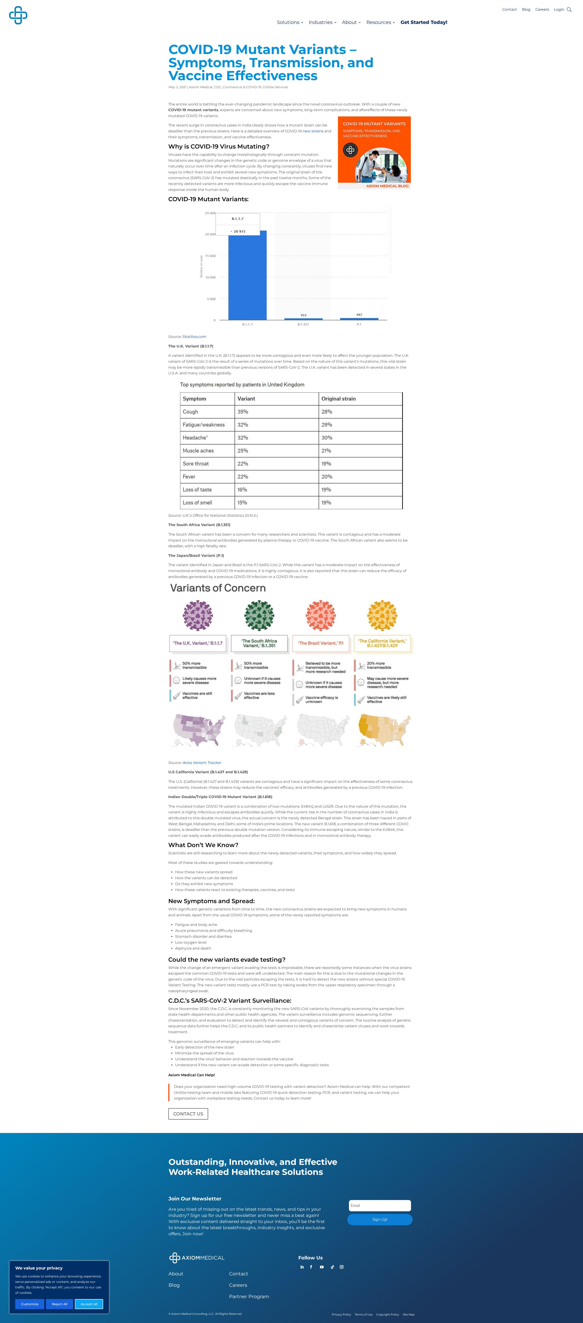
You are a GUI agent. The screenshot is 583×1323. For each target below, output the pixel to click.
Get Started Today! (424, 22)
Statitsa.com (194, 336)
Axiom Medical (200, 87)
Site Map (408, 1314)
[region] (59, 1287)
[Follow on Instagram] (341, 1267)
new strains (313, 131)
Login (559, 10)
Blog (526, 10)
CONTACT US (188, 1114)
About (349, 22)
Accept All (89, 1304)
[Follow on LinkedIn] (302, 1267)
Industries (320, 22)
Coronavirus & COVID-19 (242, 87)
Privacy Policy (341, 1314)
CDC (217, 87)
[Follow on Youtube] (321, 1267)
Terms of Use (364, 1314)
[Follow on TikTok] (332, 1267)
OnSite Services (275, 87)
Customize (29, 1304)
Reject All (59, 1304)
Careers (542, 10)
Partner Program (249, 1296)
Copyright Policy (387, 1314)
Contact (509, 10)
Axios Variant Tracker (202, 762)
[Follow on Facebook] (311, 1267)
